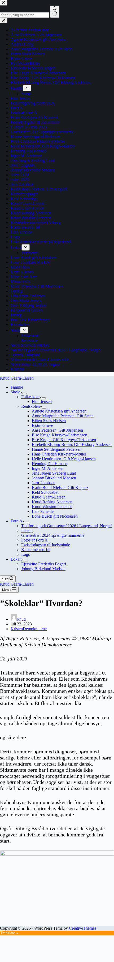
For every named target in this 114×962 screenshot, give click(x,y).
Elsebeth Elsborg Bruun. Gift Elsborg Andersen (72, 444)
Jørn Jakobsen (43, 482)
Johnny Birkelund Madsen (54, 478)
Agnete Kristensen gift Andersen (59, 411)
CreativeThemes (82, 928)
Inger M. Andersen (47, 468)
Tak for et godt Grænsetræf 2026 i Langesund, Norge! (66, 525)
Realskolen (30, 406)
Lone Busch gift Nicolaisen (55, 516)
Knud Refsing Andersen (52, 502)
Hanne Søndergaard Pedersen (56, 449)
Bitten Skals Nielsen (49, 420)
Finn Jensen (42, 401)
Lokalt (16, 559)
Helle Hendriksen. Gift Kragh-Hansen (64, 459)
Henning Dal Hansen (49, 463)
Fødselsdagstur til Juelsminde (45, 545)
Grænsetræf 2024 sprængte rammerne (52, 535)
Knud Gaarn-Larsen (17, 378)
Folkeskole (30, 396)
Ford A (17, 521)
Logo (25, 554)
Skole (15, 392)
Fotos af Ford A (34, 540)
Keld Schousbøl (45, 492)
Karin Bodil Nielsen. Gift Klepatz (60, 487)
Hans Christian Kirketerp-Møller (59, 454)
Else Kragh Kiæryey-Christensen (59, 435)
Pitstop (27, 530)
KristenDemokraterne (29, 628)
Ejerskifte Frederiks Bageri (43, 564)
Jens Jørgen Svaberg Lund (54, 473)
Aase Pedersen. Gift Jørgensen (57, 430)
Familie (17, 387)
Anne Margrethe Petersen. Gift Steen (63, 416)
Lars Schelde (43, 511)
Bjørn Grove (42, 425)
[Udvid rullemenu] (24, 393)
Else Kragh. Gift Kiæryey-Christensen (64, 439)
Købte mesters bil (35, 549)
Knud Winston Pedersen (52, 506)
